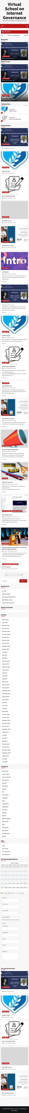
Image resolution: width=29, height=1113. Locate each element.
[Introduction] (14, 261)
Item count (5, 910)
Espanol (11, 564)
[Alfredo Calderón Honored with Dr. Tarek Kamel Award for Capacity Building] (14, 537)
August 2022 (5, 699)
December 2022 (6, 690)
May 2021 (4, 738)
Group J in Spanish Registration (10, 449)
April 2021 (4, 741)
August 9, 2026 (11, 80)
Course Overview (6, 777)
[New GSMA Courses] (14, 210)
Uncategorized (6, 54)
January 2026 (5, 628)
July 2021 (4, 735)
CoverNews (22, 1108)
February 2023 (6, 684)
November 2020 (6, 750)
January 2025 (5, 643)
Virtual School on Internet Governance (14, 11)
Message (4, 951)
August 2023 (5, 670)
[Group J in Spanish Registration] (14, 439)
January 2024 (5, 664)
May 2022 (4, 708)
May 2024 (4, 655)
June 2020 (4, 761)
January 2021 (5, 747)
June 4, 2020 (11, 274)
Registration (5, 806)
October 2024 (5, 649)
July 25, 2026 (11, 58)
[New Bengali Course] (14, 504)
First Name (5, 926)
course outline (5, 511)
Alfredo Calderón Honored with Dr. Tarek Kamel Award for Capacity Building (14, 548)
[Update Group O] (14, 51)
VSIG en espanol (6, 567)
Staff (3, 824)
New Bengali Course (7, 515)
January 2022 (5, 717)
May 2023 (4, 678)
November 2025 (6, 634)
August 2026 (5, 619)
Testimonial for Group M (8, 245)
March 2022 (5, 711)
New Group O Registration (9, 35)
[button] (2, 26)
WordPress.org (6, 854)
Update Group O (6, 56)
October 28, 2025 (12, 551)
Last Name (5, 932)
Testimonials (5, 827)
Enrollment (5, 478)
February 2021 (6, 744)
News (3, 800)
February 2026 (6, 625)
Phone (4, 945)
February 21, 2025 (12, 569)
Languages (12, 511)
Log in (3, 845)
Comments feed (6, 851)
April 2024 (4, 658)
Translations (5, 830)
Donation (4, 783)
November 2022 (6, 693)
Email (3, 938)
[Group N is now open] (14, 471)
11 (18, 575)
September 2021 (6, 729)
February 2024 (6, 661)
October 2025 (5, 637)
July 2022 (4, 702)
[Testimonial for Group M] (14, 235)
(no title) (4, 591)
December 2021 (6, 720)
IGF (3, 792)
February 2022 (6, 714)
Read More (4, 281)
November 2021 (6, 723)
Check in (4, 897)
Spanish (4, 815)
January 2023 (5, 687)
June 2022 (4, 705)
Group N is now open (7, 482)
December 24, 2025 (12, 451)
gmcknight (5, 58)
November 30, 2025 (12, 484)
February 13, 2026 (12, 198)
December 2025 (6, 631)
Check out (5, 904)
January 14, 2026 (12, 222)
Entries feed (5, 848)
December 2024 (6, 646)
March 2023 (5, 681)
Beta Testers (5, 771)
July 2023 (4, 673)
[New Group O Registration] (4, 118)
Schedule (4, 812)
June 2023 (4, 676)
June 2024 (4, 652)
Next (22, 575)
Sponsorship (5, 821)
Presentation (5, 803)
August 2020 (5, 756)
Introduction (5, 268)
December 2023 (6, 667)
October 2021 (5, 726)
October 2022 (5, 696)
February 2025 (6, 640)
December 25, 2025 (12, 247)
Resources (4, 809)
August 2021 (5, 732)
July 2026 (4, 622)
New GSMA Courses (7, 221)
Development (5, 780)
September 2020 (6, 753)
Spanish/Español (6, 78)
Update (16, 564)
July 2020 (4, 759)
